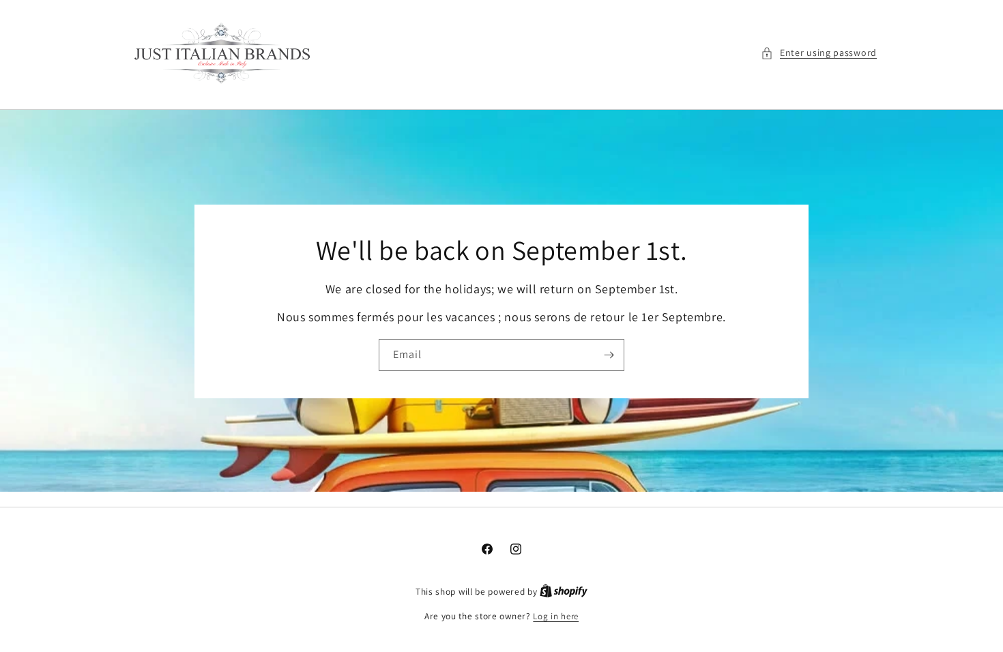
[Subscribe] (609, 354)
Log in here (556, 616)
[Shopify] (563, 591)
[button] (819, 52)
